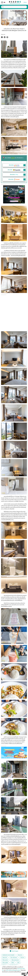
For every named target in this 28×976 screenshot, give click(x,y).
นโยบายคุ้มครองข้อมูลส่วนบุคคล (13, 970)
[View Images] (5, 940)
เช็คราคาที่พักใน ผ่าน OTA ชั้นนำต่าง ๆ (14, 158)
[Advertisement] (14, 314)
